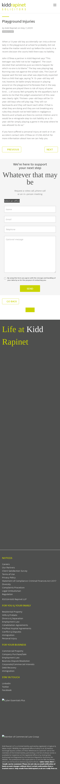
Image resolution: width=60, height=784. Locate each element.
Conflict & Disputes (11, 631)
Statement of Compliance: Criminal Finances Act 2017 (29, 580)
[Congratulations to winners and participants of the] (30, 365)
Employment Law (10, 621)
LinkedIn (6, 683)
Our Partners (8, 567)
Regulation (7, 594)
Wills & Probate (9, 614)
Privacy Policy (9, 577)
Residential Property (12, 611)
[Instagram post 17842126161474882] (30, 462)
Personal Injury (9, 638)
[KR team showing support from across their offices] (30, 397)
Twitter (5, 686)
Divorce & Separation (12, 618)
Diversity (6, 584)
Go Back (12, 301)
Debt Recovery (9, 667)
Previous (13, 149)
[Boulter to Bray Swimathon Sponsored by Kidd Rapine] (30, 430)
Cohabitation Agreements (15, 624)
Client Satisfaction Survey (14, 570)
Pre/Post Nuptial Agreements (16, 628)
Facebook (7, 690)
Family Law (8, 31)
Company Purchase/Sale (14, 654)
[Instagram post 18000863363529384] (30, 527)
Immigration (8, 634)
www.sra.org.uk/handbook (29, 762)
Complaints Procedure (13, 587)
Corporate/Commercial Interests (18, 664)
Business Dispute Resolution (16, 660)
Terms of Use (8, 574)
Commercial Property (12, 650)
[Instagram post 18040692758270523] (30, 495)
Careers (6, 564)
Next (50, 149)
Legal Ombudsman (11, 590)
